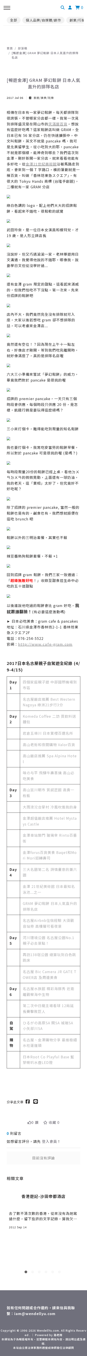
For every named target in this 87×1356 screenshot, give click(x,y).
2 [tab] (33, 1273)
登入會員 (49, 1141)
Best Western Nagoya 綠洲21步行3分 (49, 702)
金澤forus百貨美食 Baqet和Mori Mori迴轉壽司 (50, 855)
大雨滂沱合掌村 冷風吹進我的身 (50, 807)
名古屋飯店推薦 (36, 699)
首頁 (10, 48)
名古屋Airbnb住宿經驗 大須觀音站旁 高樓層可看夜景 (48, 923)
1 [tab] (27, 1273)
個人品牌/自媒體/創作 (43, 20)
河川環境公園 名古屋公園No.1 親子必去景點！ (48, 940)
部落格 (22, 48)
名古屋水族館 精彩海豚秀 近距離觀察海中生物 (48, 991)
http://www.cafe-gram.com (45, 644)
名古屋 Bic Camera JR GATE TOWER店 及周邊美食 (50, 974)
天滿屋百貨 (57, 124)
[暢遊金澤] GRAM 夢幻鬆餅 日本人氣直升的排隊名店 (45, 55)
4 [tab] (47, 1273)
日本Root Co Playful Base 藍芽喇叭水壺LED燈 (48, 1059)
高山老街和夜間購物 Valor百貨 (49, 744)
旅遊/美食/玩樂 (43, 98)
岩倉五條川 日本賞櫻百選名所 (48, 733)
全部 (13, 20)
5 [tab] (53, 1273)
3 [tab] (40, 1273)
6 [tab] (60, 1273)
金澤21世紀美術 (39, 164)
